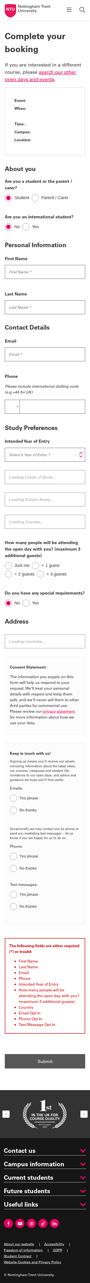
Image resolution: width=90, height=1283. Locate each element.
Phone (11, 376)
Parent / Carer (54, 197)
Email (10, 341)
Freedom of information (23, 1250)
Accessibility (54, 1244)
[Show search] (83, 10)
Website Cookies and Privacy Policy (32, 1262)
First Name (16, 258)
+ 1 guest (51, 565)
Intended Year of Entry (27, 441)
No (17, 226)
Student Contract (17, 1256)
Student (21, 197)
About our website (19, 1244)
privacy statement (59, 711)
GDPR (57, 1250)
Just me (22, 565)
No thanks (28, 810)
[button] (6, 1114)
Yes (35, 226)
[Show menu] (69, 10)
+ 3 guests (57, 574)
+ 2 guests (24, 574)
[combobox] (12, 407)
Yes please (28, 798)
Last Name (16, 294)
